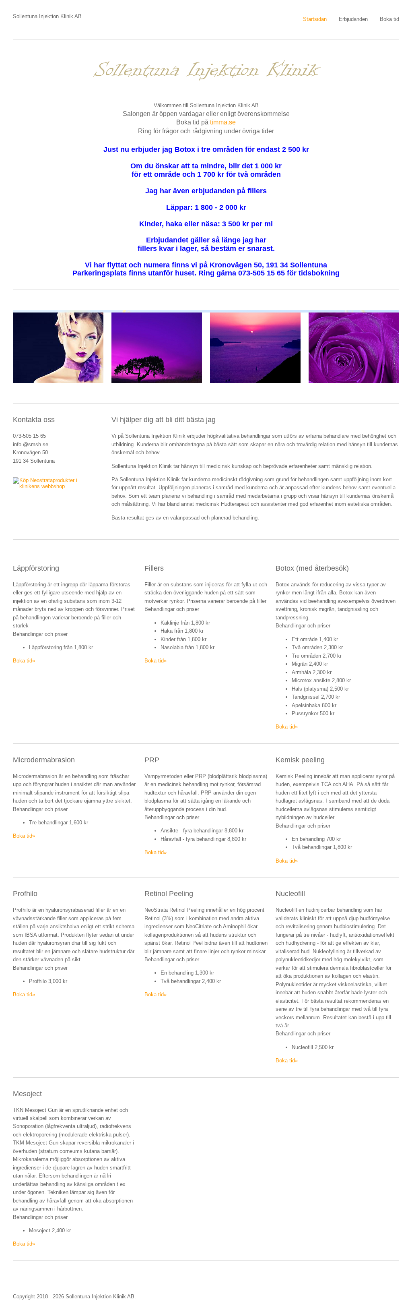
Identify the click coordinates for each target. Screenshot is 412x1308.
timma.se (223, 122)
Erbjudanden (353, 19)
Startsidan (315, 19)
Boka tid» (24, 661)
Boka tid (389, 19)
